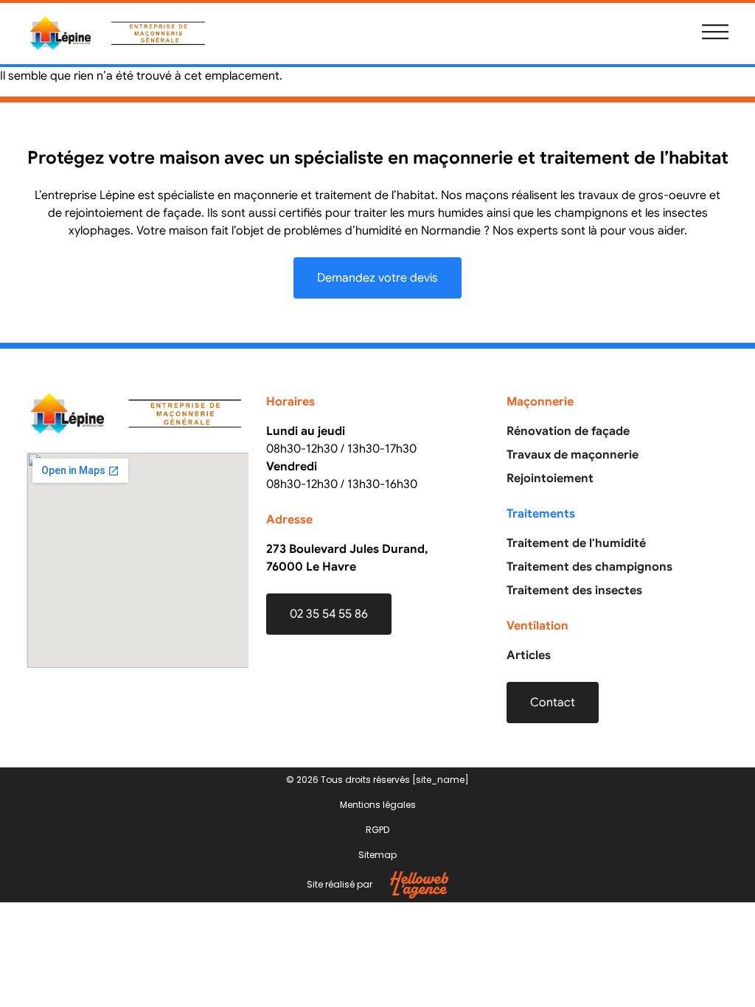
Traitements (541, 513)
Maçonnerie (540, 401)
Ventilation (537, 626)
